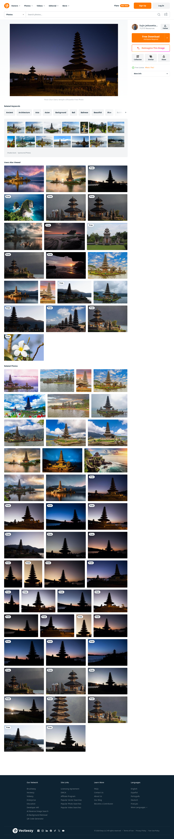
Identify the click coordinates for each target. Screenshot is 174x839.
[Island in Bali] (24, 207)
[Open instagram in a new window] (43, 831)
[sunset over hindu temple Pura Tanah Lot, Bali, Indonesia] (66, 265)
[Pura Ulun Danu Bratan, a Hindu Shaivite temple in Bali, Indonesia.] (24, 433)
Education (31, 803)
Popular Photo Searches (71, 803)
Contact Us (98, 792)
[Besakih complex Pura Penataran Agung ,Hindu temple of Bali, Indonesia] (66, 319)
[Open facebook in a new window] (38, 831)
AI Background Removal (37, 815)
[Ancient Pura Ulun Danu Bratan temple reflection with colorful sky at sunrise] (24, 179)
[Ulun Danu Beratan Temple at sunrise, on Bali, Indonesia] (66, 179)
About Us (98, 796)
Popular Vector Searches (71, 800)
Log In (161, 5)
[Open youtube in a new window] (63, 831)
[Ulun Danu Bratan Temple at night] (62, 460)
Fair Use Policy (153, 830)
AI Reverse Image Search (37, 811)
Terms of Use (129, 830)
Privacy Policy (141, 830)
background (60, 112)
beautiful (98, 112)
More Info (137, 74)
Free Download (150, 38)
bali (73, 112)
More (64, 6)
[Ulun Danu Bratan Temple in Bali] (24, 406)
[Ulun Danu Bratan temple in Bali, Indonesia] (109, 406)
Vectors (14, 6)
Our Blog (98, 800)
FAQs (96, 789)
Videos (40, 6)
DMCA (63, 792)
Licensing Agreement (70, 789)
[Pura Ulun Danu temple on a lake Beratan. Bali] (107, 179)
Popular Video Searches (71, 807)
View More (116, 141)
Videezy (30, 796)
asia (37, 112)
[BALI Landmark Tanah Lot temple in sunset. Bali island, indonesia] (64, 236)
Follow (165, 28)
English (134, 789)
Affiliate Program (68, 796)
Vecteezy (30, 792)
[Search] (158, 14)
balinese (84, 112)
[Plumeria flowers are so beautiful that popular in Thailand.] (24, 347)
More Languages (138, 807)
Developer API (33, 807)
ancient (9, 112)
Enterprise (31, 800)
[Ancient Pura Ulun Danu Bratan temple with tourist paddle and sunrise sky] (24, 488)
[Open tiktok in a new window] (55, 831)
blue (109, 112)
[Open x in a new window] (59, 831)
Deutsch (134, 800)
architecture (24, 112)
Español (134, 792)
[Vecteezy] (6, 5)
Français (134, 803)
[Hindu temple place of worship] (107, 236)
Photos (27, 6)
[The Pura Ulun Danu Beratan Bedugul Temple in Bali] (110, 292)
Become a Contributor (103, 803)
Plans (116, 5)
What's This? (149, 67)
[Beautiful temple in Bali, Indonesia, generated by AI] (105, 460)
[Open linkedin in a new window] (47, 831)
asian (47, 112)
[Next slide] (123, 112)
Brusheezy (31, 789)
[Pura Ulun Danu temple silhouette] (107, 488)
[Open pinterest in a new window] (51, 831)
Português (135, 796)
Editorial (52, 6)
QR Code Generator (35, 818)
